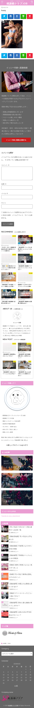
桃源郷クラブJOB (17, 3)
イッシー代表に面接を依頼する (16, 140)
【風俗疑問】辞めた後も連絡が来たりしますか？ (20, 604)
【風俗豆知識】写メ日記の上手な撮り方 (20, 538)
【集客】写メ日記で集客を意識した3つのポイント (20, 575)
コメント (5, 165)
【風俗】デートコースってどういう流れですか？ (20, 594)
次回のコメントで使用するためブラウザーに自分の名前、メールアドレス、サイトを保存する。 (16, 215)
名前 (3, 184)
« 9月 (16, 686)
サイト (3, 203)
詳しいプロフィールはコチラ (18, 445)
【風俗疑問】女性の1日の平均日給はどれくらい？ (20, 613)
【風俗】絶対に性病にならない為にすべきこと (20, 566)
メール (4, 193)
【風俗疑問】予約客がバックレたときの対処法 (20, 556)
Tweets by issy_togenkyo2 (10, 516)
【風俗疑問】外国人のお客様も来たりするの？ (20, 585)
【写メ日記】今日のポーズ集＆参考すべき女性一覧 (20, 528)
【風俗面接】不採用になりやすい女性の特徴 (20, 547)
